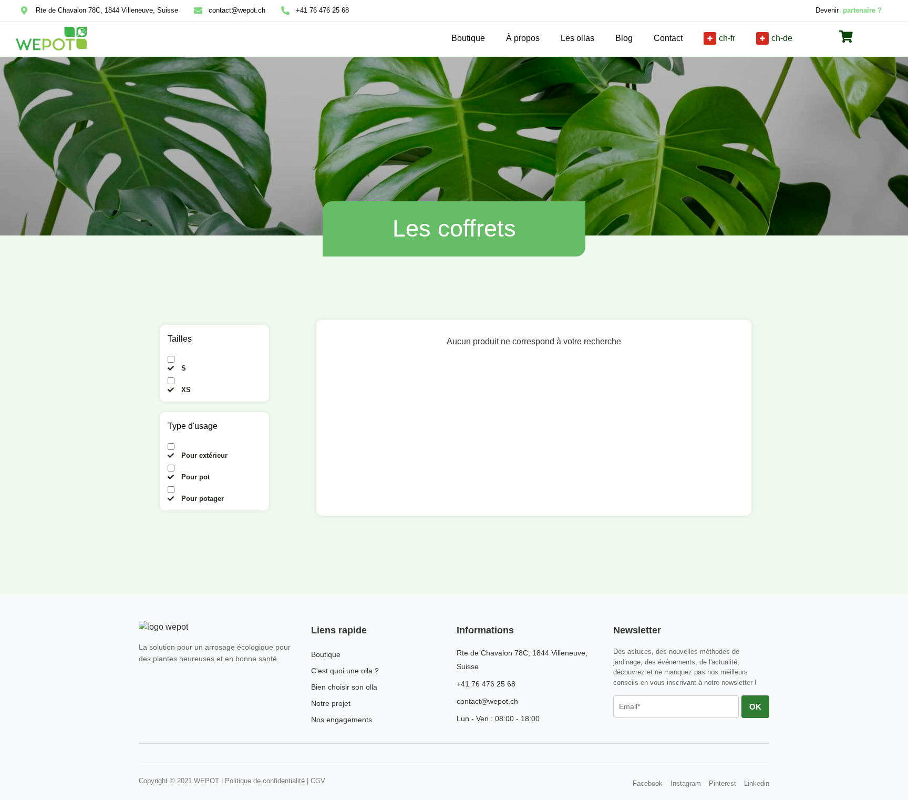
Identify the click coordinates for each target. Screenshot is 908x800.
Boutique (468, 38)
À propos (523, 38)
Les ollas (577, 38)
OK (755, 706)
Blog (624, 38)
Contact (668, 38)
